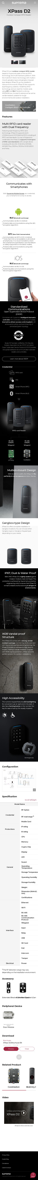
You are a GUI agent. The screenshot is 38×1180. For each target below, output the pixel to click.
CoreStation (14, 1087)
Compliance (5, 1163)
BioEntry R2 (32, 1087)
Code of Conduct (6, 1167)
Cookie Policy (5, 1159)
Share (27, 1049)
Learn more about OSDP (19, 359)
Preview (11, 1049)
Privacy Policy (5, 1155)
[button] (14, 62)
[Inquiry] (33, 1175)
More (19, 1057)
